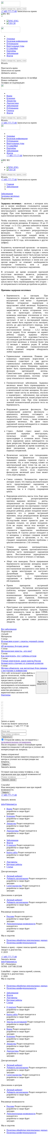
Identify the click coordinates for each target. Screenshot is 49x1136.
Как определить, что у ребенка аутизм (18, 656)
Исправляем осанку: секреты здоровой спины (22, 641)
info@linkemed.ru (9, 804)
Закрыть (5, 764)
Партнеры (5, 695)
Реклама (10, 916)
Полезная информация (17, 41)
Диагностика (13, 103)
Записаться (7, 737)
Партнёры (11, 51)
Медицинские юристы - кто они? (16, 651)
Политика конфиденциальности (21, 942)
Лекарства (11, 101)
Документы (12, 862)
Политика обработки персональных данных (27, 940)
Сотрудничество (14, 886)
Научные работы (14, 864)
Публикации (12, 43)
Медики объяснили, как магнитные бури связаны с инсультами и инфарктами (24, 669)
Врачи (9, 96)
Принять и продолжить (42, 683)
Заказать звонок (9, 780)
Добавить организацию (17, 878)
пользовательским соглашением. (16, 742)
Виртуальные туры (15, 46)
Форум (10, 56)
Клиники (11, 98)
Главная (10, 184)
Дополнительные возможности (21, 924)
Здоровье (11, 39)
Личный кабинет (14, 876)
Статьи (10, 867)
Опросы (10, 110)
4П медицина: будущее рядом (14, 646)
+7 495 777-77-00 (9, 11)
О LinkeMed (12, 48)
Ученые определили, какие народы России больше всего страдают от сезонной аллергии (22, 662)
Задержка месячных (10, 196)
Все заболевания (8, 629)
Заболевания (12, 53)
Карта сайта (12, 852)
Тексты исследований (17, 1022)
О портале (11, 845)
